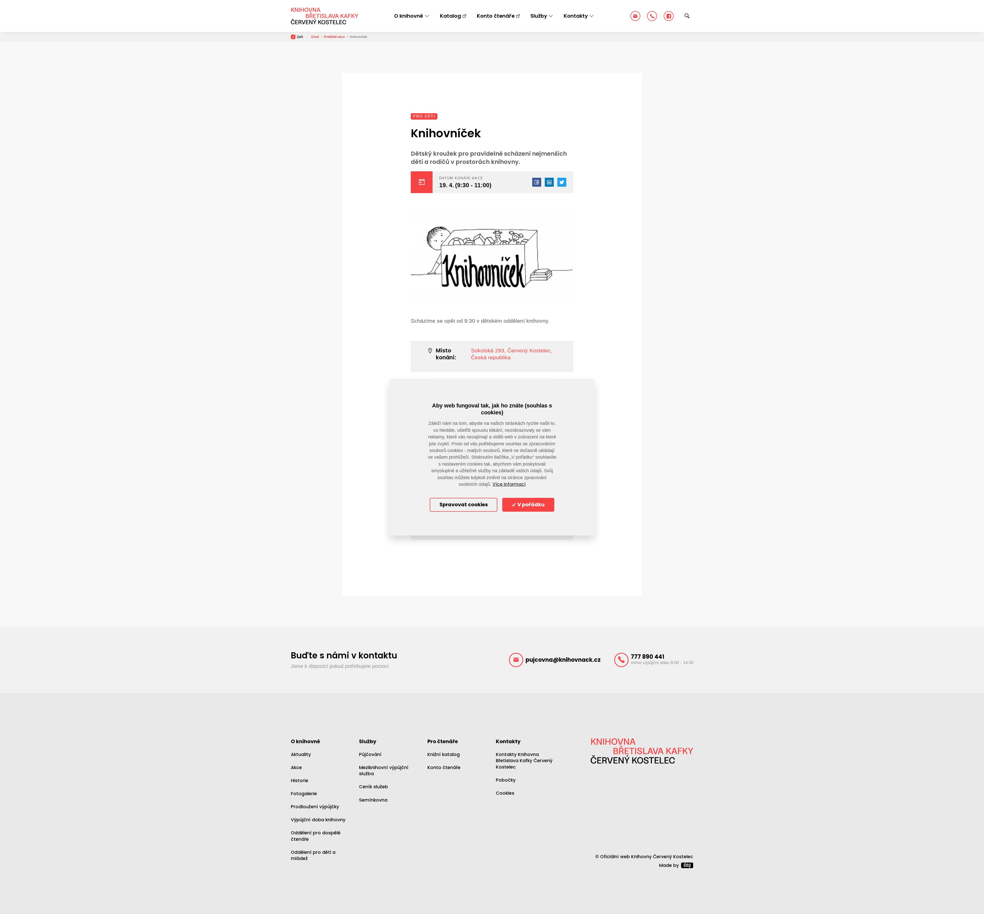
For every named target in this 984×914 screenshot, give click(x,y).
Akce (296, 767)
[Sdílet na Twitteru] (561, 182)
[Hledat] (687, 16)
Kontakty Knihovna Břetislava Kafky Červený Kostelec (524, 760)
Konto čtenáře (496, 15)
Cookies (505, 793)
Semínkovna (373, 800)
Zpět (300, 37)
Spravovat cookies (463, 504)
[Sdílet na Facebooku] (536, 182)
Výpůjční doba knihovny (318, 820)
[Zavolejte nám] (652, 16)
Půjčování (370, 754)
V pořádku (530, 504)
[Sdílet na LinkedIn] (549, 182)
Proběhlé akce (335, 37)
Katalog (450, 15)
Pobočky (506, 780)
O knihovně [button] (408, 15)
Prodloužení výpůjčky (315, 807)
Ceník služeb (373, 787)
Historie (299, 781)
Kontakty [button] (576, 15)
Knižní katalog (443, 754)
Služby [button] (538, 15)
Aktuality (301, 754)
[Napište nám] (635, 16)
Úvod (315, 37)
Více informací (509, 484)
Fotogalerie (304, 794)
